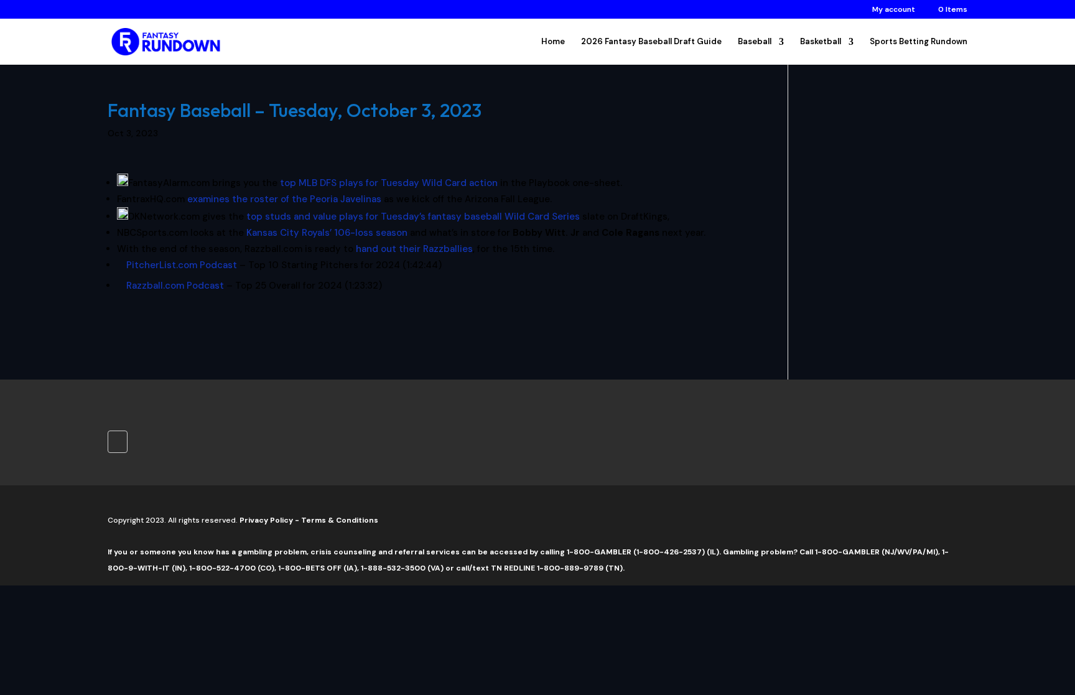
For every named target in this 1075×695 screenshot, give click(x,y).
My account (893, 10)
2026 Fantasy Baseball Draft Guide (651, 42)
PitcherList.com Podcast (181, 265)
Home (553, 42)
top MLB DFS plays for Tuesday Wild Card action (389, 183)
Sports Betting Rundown (918, 42)
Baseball (754, 42)
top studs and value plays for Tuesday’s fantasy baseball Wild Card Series (413, 216)
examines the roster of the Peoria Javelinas (284, 199)
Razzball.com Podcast (175, 285)
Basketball (820, 42)
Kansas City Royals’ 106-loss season (326, 232)
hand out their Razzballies (414, 249)
